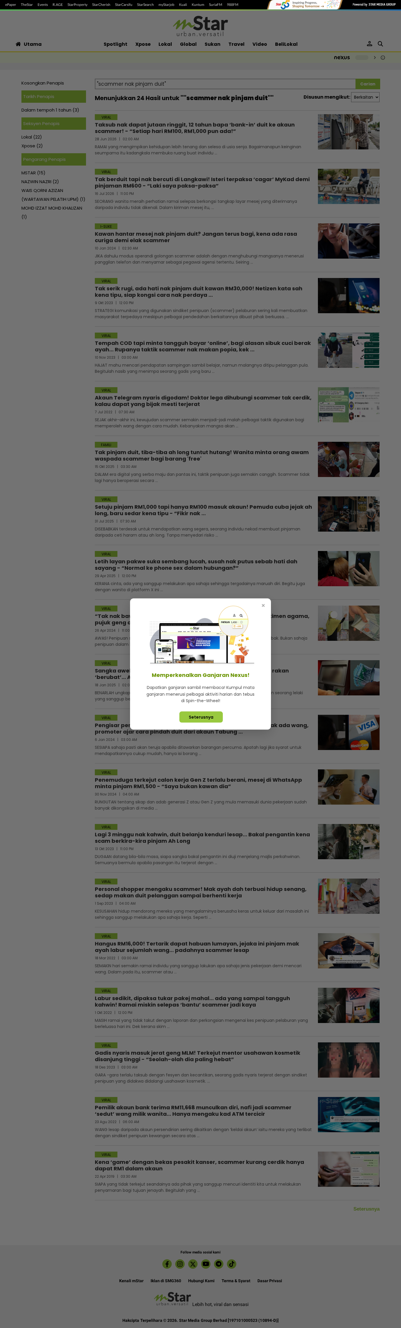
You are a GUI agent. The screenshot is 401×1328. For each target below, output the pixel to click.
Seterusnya (201, 717)
